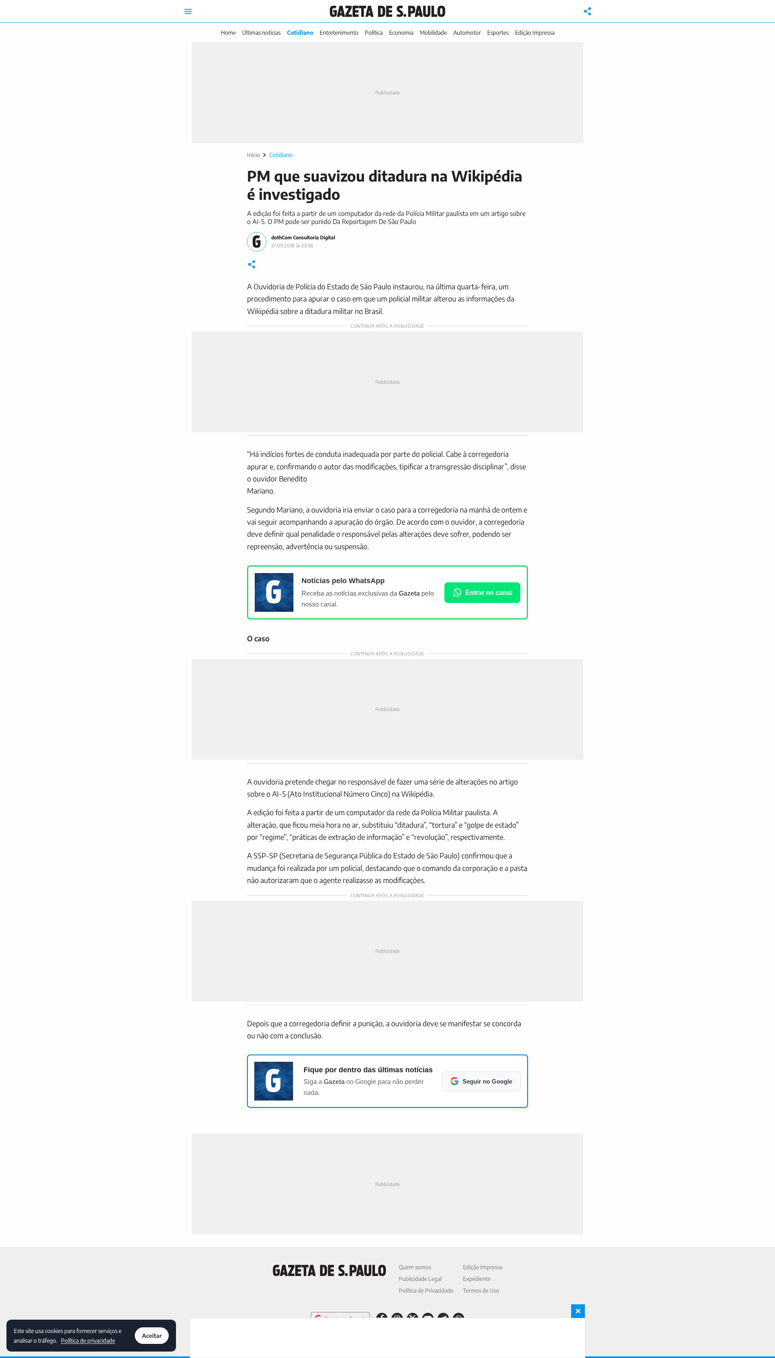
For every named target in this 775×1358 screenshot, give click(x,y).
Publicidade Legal (420, 1278)
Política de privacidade (88, 1340)
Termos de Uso (481, 1290)
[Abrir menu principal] (188, 11)
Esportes (498, 32)
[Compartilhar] (588, 11)
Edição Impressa (535, 32)
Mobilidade (433, 32)
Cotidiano (300, 32)
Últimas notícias (261, 32)
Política (374, 32)
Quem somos (415, 1267)
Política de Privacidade (426, 1290)
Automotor (467, 32)
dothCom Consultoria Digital (303, 237)
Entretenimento (339, 32)
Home (228, 32)
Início (253, 154)
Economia (401, 32)
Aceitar (151, 1335)
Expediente (476, 1278)
